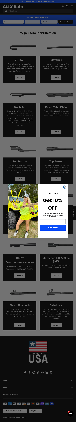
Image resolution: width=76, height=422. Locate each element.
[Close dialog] (65, 187)
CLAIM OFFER (53, 228)
